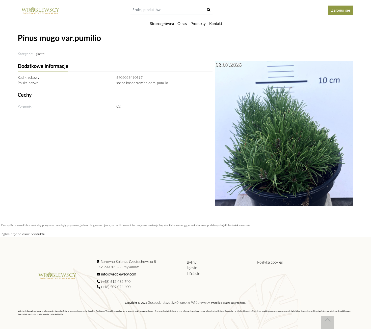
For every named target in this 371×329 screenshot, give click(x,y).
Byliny (192, 262)
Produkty (198, 24)
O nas (182, 24)
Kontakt (215, 24)
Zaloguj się (340, 10)
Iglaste (39, 54)
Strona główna (162, 24)
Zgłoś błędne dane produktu (23, 234)
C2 (118, 106)
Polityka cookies (270, 262)
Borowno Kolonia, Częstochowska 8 (127, 262)
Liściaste (193, 274)
